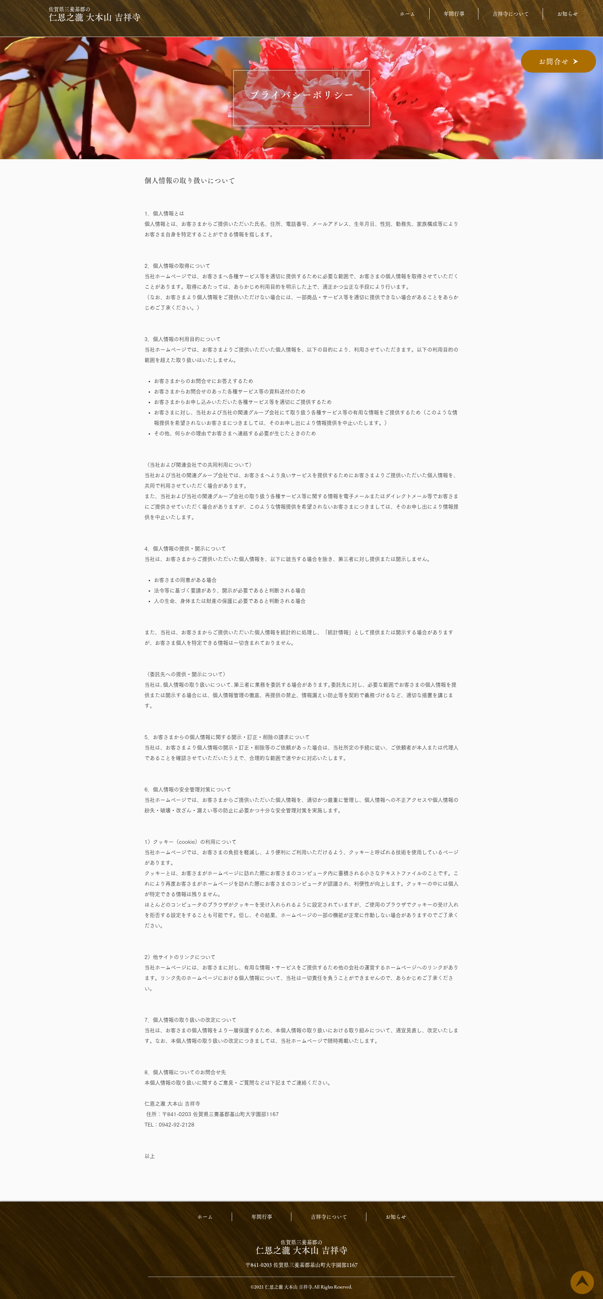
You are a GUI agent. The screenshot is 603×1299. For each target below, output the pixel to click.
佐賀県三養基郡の (301, 1242)
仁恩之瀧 (274, 1250)
